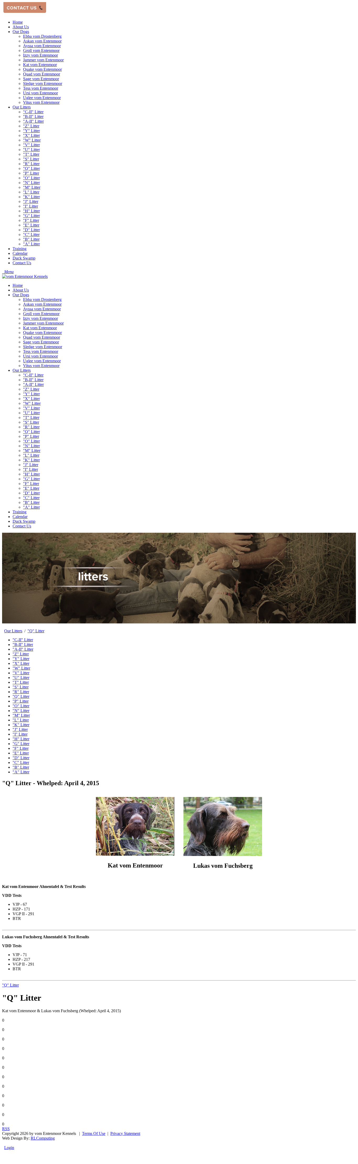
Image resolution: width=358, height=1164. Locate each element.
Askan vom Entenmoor (42, 304)
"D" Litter (31, 493)
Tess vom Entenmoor (40, 351)
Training (19, 512)
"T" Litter (31, 417)
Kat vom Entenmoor (40, 328)
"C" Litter (31, 497)
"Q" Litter (31, 431)
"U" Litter (31, 413)
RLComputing (43, 1138)
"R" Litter (31, 427)
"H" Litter (31, 474)
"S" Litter (31, 422)
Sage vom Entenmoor (41, 342)
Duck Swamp (24, 521)
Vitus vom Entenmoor (41, 365)
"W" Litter (32, 403)
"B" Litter (31, 502)
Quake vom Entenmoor (42, 332)
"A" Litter (31, 507)
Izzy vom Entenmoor (40, 318)
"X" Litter (31, 398)
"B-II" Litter (33, 380)
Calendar (20, 516)
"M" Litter (31, 450)
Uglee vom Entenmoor (42, 361)
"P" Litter (31, 436)
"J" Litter (30, 464)
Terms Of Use (93, 1133)
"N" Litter (31, 446)
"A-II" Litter (33, 384)
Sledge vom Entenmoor (42, 346)
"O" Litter (31, 441)
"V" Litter (31, 408)
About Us (21, 290)
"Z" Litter (31, 389)
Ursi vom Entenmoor (40, 356)
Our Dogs (21, 295)
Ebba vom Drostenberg (42, 299)
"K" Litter (31, 460)
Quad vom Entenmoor (41, 337)
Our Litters (22, 370)
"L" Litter (31, 455)
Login (9, 1147)
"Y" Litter (31, 394)
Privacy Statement (125, 1133)
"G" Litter (31, 479)
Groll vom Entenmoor (41, 313)
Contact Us (22, 526)
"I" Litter (30, 469)
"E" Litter (31, 488)
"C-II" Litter (33, 375)
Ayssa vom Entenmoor (42, 309)
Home (18, 285)
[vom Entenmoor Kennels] (25, 276)
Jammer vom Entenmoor (43, 323)
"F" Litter (31, 483)
